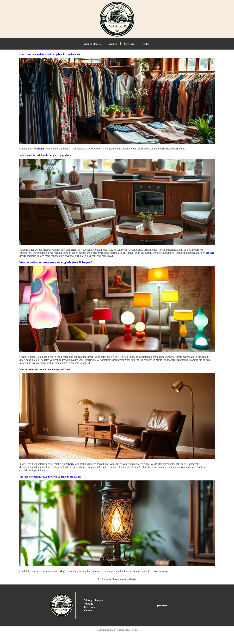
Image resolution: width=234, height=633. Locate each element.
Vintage (113, 44)
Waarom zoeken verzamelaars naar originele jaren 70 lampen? (55, 262)
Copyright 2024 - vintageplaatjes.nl (117, 629)
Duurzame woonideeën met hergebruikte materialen (49, 54)
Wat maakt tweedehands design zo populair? (45, 155)
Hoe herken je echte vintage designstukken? (44, 369)
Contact (145, 44)
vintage (39, 148)
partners (162, 605)
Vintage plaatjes (93, 44)
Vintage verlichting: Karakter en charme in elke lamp (50, 476)
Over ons (129, 44)
